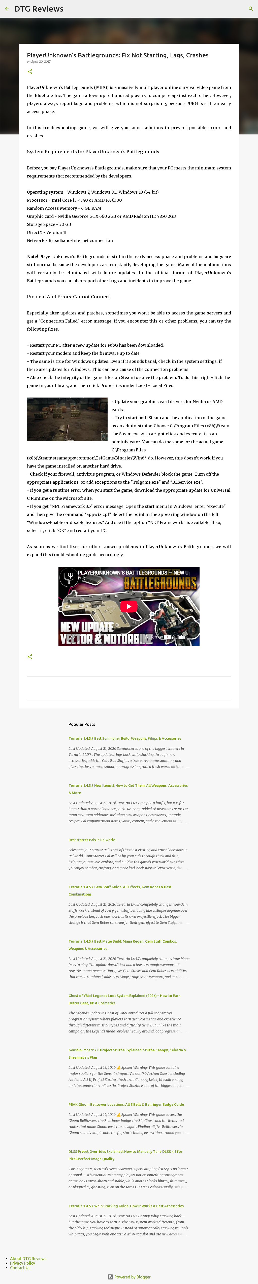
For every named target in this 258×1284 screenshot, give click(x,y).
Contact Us (20, 1267)
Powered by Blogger (132, 1277)
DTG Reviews (38, 8)
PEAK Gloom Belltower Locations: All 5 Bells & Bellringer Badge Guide (126, 1104)
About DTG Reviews (28, 1258)
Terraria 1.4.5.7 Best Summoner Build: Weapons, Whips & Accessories (125, 738)
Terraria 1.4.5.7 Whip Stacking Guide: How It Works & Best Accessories (126, 1206)
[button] (30, 71)
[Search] (251, 9)
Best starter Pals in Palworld (92, 840)
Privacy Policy (22, 1263)
